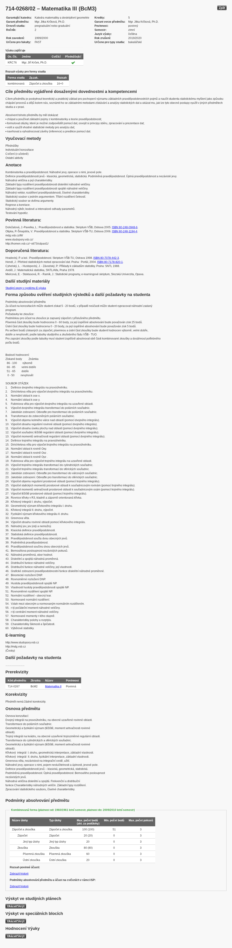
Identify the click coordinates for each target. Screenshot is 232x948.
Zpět (222, 8)
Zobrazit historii (19, 873)
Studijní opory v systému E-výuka (25, 288)
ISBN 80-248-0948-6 (125, 227)
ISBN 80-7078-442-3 (106, 257)
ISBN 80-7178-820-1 (110, 262)
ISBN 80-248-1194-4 (124, 231)
